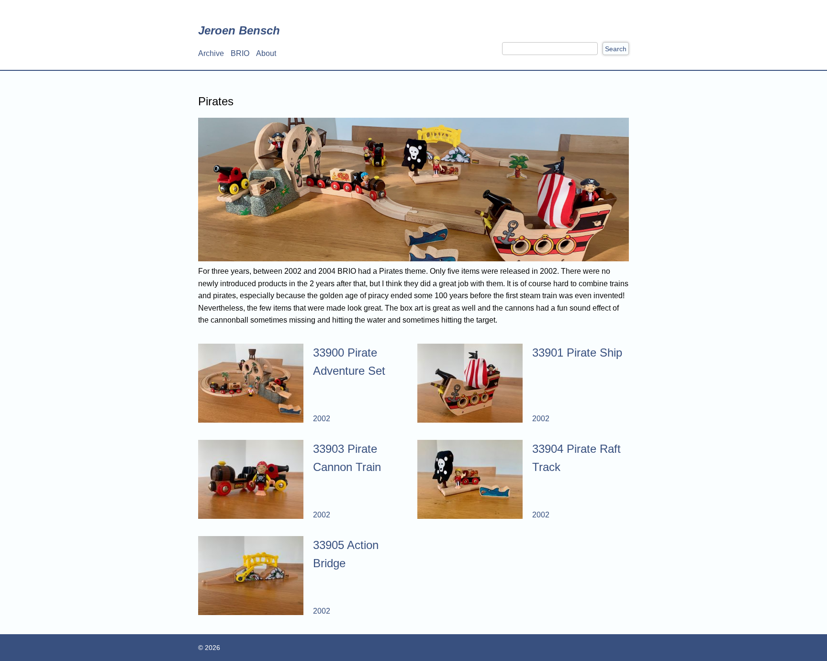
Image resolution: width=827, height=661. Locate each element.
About (266, 53)
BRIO (240, 53)
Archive (211, 53)
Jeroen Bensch (239, 30)
